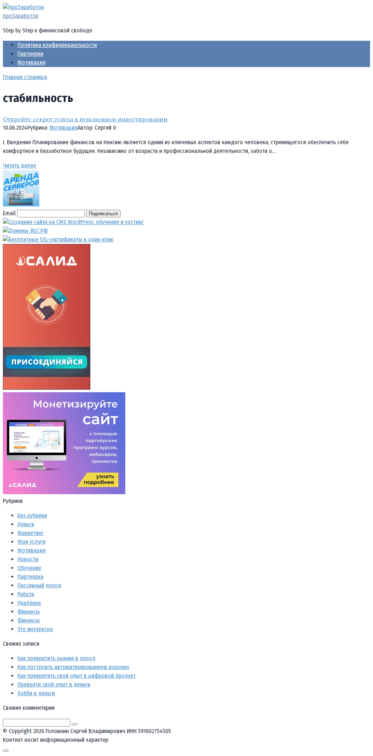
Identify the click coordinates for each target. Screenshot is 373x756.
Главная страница (25, 77)
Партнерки (30, 53)
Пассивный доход (39, 585)
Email (9, 213)
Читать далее (19, 165)
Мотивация (31, 62)
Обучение (29, 567)
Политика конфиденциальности (57, 45)
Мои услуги (31, 541)
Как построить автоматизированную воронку (73, 667)
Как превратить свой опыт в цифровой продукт (76, 675)
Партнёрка (30, 576)
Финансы (28, 611)
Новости (27, 559)
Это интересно (35, 629)
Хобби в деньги (36, 693)
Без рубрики (32, 515)
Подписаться (103, 213)
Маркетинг (30, 532)
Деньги (25, 524)
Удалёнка (29, 602)
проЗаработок (20, 15)
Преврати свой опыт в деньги (53, 684)
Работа (25, 594)
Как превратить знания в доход (56, 658)
